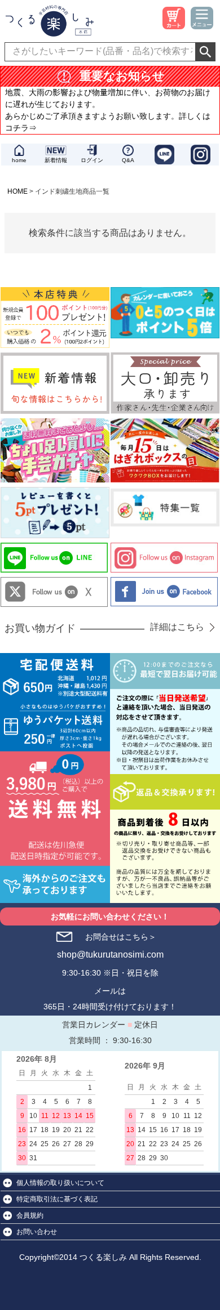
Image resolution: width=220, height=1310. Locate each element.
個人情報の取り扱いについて (60, 1183)
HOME (17, 191)
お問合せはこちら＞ (120, 936)
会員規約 (29, 1215)
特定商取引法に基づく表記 (57, 1199)
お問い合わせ (36, 1232)
